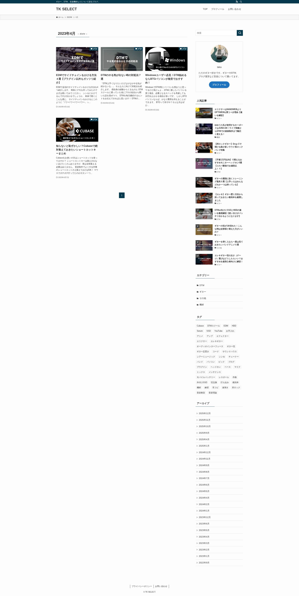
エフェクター (222, 336)
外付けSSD (202, 382)
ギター (202, 291)
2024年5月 (204, 491)
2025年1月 (204, 446)
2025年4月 (204, 439)
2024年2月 (204, 504)
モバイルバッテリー (206, 377)
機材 (201, 304)
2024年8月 (204, 472)
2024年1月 (204, 510)
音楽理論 (213, 393)
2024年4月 (204, 497)
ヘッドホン (216, 367)
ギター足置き (203, 351)
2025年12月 (205, 413)
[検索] (241, 1)
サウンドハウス (230, 351)
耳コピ (215, 387)
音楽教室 (201, 393)
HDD (234, 326)
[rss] (237, 1)
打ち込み (225, 382)
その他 (202, 298)
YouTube (218, 331)
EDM (226, 326)
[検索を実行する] (240, 33)
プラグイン (202, 367)
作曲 (235, 377)
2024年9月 (204, 465)
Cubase (200, 326)
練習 (207, 387)
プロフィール (219, 84)
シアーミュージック (206, 356)
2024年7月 (204, 478)
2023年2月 (204, 549)
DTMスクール (213, 326)
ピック (221, 362)
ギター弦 (231, 346)
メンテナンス (215, 372)
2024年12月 (205, 452)
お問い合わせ (161, 586)
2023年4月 (204, 536)
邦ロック (236, 387)
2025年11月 (204, 420)
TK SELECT (66, 9)
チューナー (234, 356)
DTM (201, 285)
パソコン (211, 362)
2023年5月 (204, 530)
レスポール (224, 377)
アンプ (210, 336)
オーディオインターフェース (210, 346)
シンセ (222, 356)
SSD (208, 331)
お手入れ (230, 331)
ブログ (231, 362)
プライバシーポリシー (142, 586)
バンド (200, 362)
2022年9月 (204, 562)
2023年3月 (204, 543)
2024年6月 (204, 485)
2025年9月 (204, 433)
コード (216, 351)
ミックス (201, 372)
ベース (228, 367)
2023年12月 (205, 517)
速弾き (225, 387)
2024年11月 (204, 458)
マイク (237, 367)
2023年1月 (204, 556)
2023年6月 (204, 523)
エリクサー (202, 341)
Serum (200, 331)
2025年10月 (205, 426)
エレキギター (217, 341)
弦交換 (214, 382)
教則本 (236, 382)
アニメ (200, 336)
